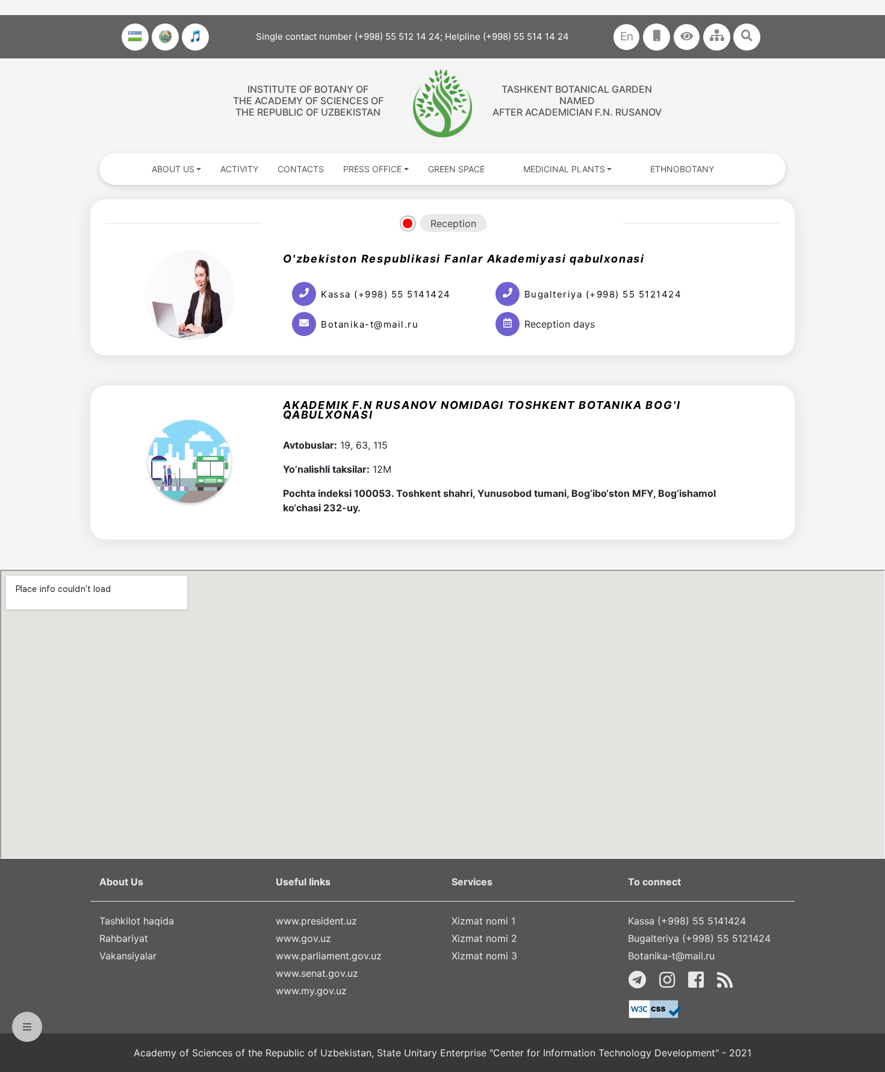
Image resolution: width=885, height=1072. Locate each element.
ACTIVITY (239, 169)
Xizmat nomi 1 (483, 921)
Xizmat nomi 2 (484, 938)
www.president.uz (316, 921)
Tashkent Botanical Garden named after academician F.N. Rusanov (577, 100)
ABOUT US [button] (173, 169)
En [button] (626, 36)
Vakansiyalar (128, 956)
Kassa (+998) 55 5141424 (386, 294)
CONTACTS (301, 169)
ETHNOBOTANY (682, 169)
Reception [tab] (453, 223)
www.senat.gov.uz (317, 973)
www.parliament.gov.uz (329, 956)
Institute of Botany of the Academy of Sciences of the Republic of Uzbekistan (308, 100)
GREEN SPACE (456, 169)
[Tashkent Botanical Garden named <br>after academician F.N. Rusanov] (442, 103)
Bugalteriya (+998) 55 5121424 (603, 294)
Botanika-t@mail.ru (369, 324)
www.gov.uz (303, 938)
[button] (686, 37)
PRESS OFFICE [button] (372, 169)
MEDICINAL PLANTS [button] (564, 169)
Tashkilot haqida (136, 921)
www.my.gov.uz (311, 991)
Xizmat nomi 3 (484, 956)
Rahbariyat (123, 938)
